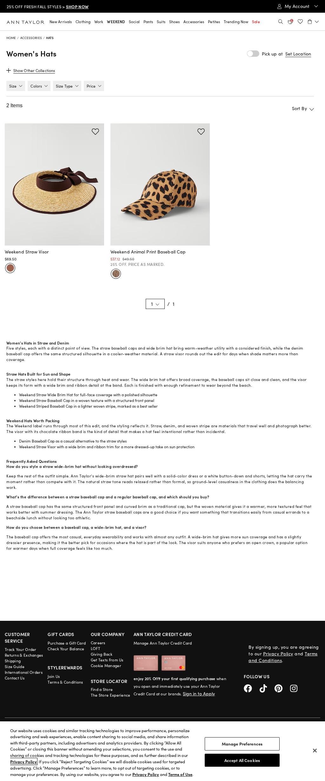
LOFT (95, 648)
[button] (298, 54)
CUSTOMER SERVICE (17, 637)
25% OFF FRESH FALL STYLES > (48, 7)
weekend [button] (116, 21)
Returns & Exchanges (24, 655)
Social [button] (134, 21)
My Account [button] (298, 6)
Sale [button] (256, 21)
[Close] (315, 751)
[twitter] (267, 687)
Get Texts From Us (107, 659)
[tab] (15, 86)
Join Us (54, 676)
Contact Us (14, 677)
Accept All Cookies (242, 760)
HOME (11, 38)
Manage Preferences (242, 744)
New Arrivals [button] (61, 21)
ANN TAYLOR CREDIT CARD (163, 634)
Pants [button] (148, 21)
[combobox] (279, 108)
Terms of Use (180, 774)
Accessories (31, 38)
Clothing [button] (83, 21)
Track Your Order (20, 649)
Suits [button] (161, 21)
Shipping (13, 660)
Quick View (54, 237)
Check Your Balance (66, 648)
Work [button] (98, 21)
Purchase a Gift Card (67, 643)
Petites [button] (214, 21)
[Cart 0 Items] (313, 21)
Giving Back (101, 654)
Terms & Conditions (65, 682)
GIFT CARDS (61, 634)
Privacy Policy (278, 654)
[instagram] (296, 687)
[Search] (280, 21)
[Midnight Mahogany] (10, 268)
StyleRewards (65, 667)
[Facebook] (252, 687)
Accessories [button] (193, 21)
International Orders (24, 672)
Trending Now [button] (236, 21)
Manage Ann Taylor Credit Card (163, 643)
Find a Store (102, 689)
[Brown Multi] (116, 274)
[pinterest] (282, 687)
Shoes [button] (174, 21)
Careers (98, 642)
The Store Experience (110, 695)
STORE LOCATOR (109, 681)
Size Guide (14, 666)
